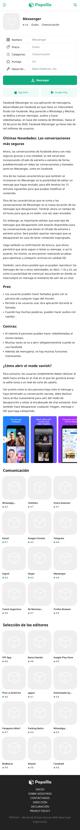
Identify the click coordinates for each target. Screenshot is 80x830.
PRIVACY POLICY (40, 811)
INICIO (40, 789)
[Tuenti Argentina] (14, 598)
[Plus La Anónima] (14, 682)
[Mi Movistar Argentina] (39, 598)
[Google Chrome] (39, 527)
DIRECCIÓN (40, 802)
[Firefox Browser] (65, 598)
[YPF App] (14, 646)
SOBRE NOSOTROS (40, 793)
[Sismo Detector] (65, 492)
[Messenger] (65, 563)
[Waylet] (39, 753)
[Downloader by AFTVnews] (65, 682)
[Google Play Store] (65, 646)
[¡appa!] (39, 682)
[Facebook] (65, 753)
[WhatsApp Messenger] (14, 492)
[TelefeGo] (39, 492)
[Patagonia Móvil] (14, 717)
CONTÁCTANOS (40, 798)
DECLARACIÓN (40, 806)
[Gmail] (14, 527)
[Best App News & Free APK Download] (40, 5)
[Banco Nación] (39, 646)
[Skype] (39, 563)
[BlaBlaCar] (14, 753)
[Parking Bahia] (39, 717)
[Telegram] (65, 527)
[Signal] (14, 563)
